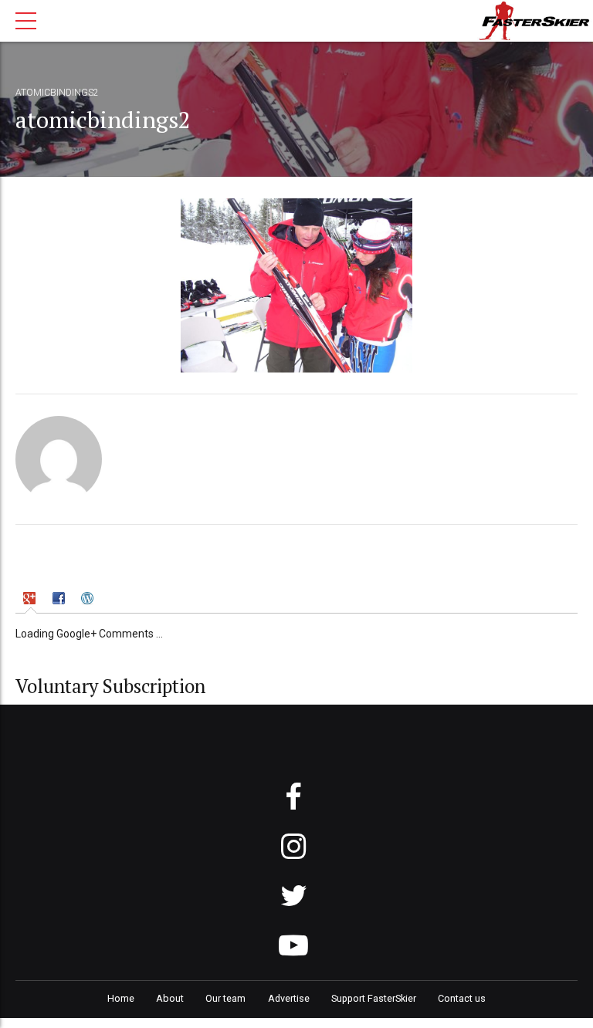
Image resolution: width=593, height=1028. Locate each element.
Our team (225, 998)
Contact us (462, 998)
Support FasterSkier (373, 998)
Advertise (289, 998)
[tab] (31, 600)
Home (120, 998)
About (170, 998)
